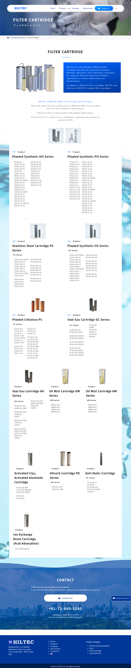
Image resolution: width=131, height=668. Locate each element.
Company (75, 8)
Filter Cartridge (95, 650)
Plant (91, 648)
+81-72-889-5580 (65, 608)
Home (52, 8)
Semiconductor (95, 653)
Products (62, 8)
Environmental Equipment (99, 646)
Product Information (18, 38)
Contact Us (105, 8)
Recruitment (88, 8)
